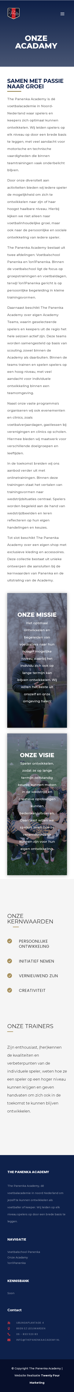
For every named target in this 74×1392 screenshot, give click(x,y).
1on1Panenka (16, 1263)
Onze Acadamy (17, 1257)
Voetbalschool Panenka (23, 1252)
